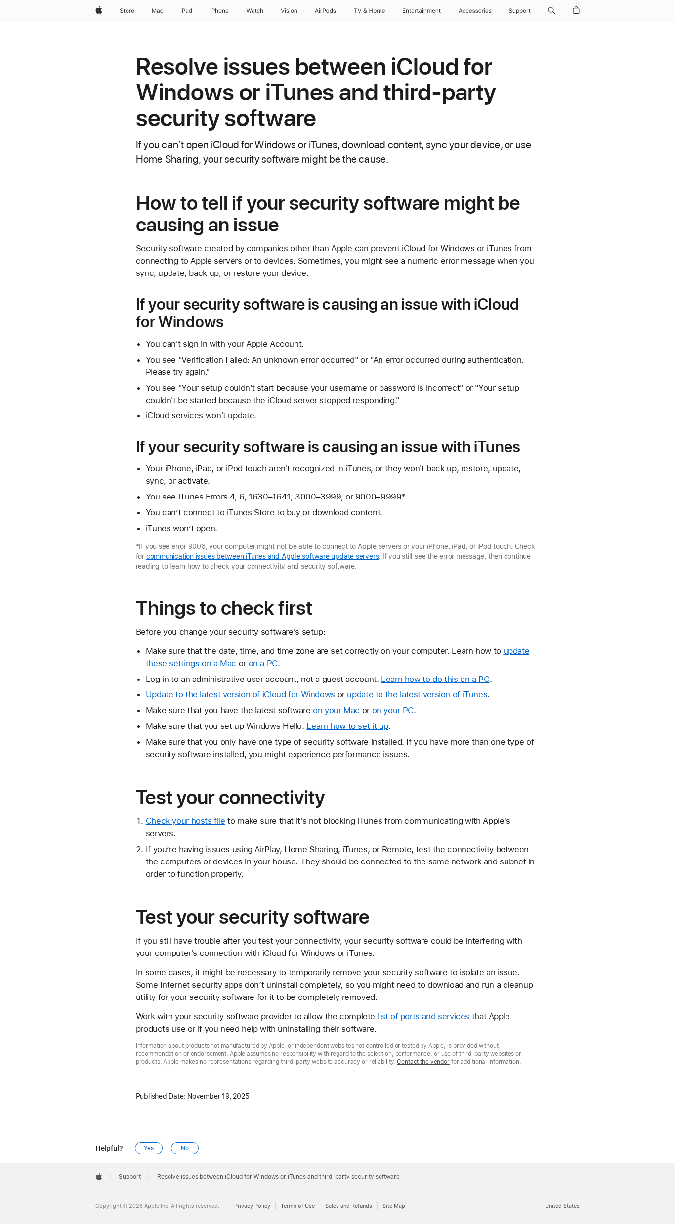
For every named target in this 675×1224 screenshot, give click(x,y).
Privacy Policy (252, 1206)
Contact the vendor (423, 1061)
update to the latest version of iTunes (417, 694)
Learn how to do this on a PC (435, 679)
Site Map (393, 1206)
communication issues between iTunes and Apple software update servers (262, 556)
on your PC (393, 710)
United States (562, 1206)
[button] (551, 11)
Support (130, 1176)
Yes (149, 1148)
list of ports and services (423, 1016)
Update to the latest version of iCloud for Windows (240, 694)
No (185, 1148)
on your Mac (336, 710)
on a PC (263, 663)
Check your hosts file (185, 821)
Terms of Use (298, 1206)
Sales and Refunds (348, 1206)
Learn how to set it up (347, 726)
